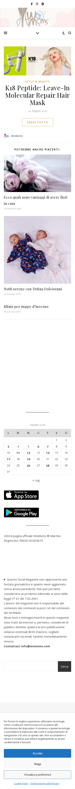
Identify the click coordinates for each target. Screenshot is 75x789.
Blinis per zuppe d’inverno (26, 306)
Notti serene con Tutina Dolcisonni (33, 289)
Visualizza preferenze (37, 774)
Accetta (37, 753)
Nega (37, 764)
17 (8, 459)
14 (47, 453)
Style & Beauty (37, 81)
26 (28, 465)
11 (18, 453)
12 (28, 453)
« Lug (36, 480)
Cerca (64, 666)
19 (28, 459)
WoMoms (17, 136)
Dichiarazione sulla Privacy (44, 783)
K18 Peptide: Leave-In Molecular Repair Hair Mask (37, 95)
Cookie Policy (21, 783)
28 (47, 465)
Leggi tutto (37, 122)
